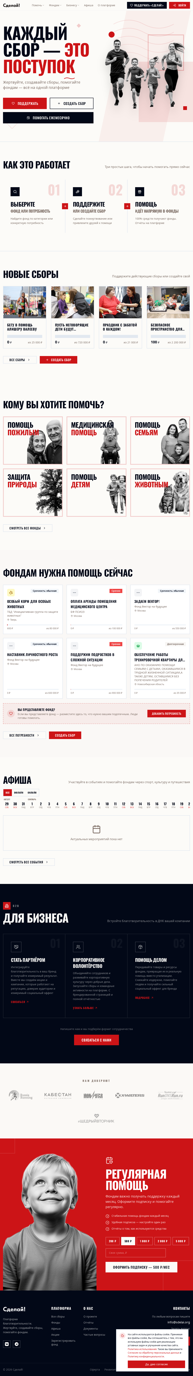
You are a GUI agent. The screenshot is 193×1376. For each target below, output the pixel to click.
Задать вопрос (180, 1328)
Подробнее (142, 998)
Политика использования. (142, 1349)
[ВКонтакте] (7, 1344)
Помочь (37, 5)
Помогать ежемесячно (51, 117)
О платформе (106, 5)
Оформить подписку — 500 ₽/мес (141, 1267)
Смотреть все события (26, 862)
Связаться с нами (96, 1040)
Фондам (54, 5)
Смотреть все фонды (25, 528)
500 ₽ (128, 1241)
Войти (182, 5)
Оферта (95, 1369)
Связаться (18, 1002)
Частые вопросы (94, 1334)
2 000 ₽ (163, 1241)
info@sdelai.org (179, 1322)
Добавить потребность (166, 713)
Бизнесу (71, 5)
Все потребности (21, 735)
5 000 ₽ (181, 1241)
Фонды (55, 1322)
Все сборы (17, 360)
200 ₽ (112, 1241)
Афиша (88, 5)
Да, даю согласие (156, 1364)
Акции (55, 1334)
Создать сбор (75, 103)
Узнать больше (83, 1008)
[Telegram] (16, 1344)
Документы (90, 1328)
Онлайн (32, 792)
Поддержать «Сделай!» (149, 5)
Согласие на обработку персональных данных (153, 1352)
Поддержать (28, 103)
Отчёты (88, 1322)
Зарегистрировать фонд (63, 1342)
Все (8, 792)
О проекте (90, 1316)
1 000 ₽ (144, 1241)
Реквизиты (111, 1369)
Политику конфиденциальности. (146, 1356)
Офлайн (18, 792)
